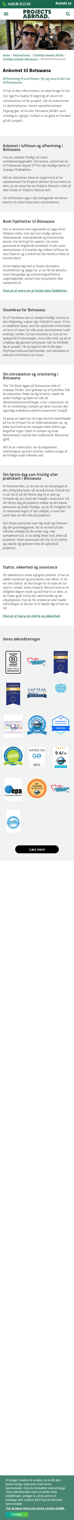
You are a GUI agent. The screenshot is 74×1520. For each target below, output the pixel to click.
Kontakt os (63, 3)
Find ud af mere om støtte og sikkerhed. (32, 616)
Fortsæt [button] (17, 1514)
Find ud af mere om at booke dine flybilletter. (35, 290)
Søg (67, 12)
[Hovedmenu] (6, 14)
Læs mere (37, 849)
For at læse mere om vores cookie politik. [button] (35, 1508)
